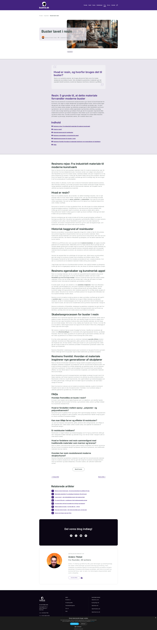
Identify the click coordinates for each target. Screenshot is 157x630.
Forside (85, 5)
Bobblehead (99, 5)
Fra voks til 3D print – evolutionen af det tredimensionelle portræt (71, 500)
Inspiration (46, 15)
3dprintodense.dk (96, 608)
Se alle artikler (74, 577)
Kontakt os (67, 599)
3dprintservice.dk (96, 612)
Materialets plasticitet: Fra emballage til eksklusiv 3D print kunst (71, 494)
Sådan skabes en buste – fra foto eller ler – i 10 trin (67, 506)
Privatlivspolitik (69, 602)
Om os (108, 5)
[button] (78, 627)
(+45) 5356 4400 (45, 615)
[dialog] (78, 623)
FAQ (66, 611)
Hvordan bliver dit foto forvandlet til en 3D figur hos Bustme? (70, 503)
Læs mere (92, 621)
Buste (94, 5)
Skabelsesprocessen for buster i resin (64, 138)
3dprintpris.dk (95, 605)
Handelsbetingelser (70, 605)
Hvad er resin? (57, 129)
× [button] (155, 617)
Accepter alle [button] (74, 623)
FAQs (54, 144)
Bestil (90, 5)
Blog (105, 5)
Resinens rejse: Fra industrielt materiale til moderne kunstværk (71, 126)
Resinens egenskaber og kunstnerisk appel (66, 135)
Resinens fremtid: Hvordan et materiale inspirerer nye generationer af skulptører (77, 141)
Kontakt (113, 5)
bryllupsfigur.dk (95, 602)
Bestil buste (78, 469)
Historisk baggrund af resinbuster (63, 132)
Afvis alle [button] (83, 623)
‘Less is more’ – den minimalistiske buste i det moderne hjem (70, 497)
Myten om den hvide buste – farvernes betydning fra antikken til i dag (72, 490)
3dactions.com (95, 599)
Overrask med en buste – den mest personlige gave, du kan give (71, 509)
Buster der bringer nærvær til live (63, 513)
